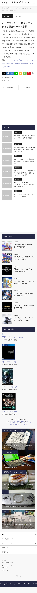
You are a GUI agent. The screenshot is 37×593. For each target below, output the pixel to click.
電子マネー (7, 16)
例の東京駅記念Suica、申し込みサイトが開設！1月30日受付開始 (24, 137)
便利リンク (5, 552)
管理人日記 (5, 547)
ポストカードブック (9, 387)
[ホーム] (18, 534)
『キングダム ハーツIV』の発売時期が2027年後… (24, 307)
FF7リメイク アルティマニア (13, 337)
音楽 (18, 422)
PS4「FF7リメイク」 (10, 362)
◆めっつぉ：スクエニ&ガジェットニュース (16, 2)
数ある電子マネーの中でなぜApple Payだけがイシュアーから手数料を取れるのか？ (24, 149)
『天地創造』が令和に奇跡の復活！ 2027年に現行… (23, 246)
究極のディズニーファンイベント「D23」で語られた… (24, 270)
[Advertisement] (18, 106)
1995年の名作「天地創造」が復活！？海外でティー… (23, 294)
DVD (23, 422)
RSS (20, 575)
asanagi (10, 77)
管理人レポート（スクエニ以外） (14, 430)
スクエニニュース (7, 543)
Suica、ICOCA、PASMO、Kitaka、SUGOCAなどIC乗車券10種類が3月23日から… (24, 185)
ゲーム (28, 422)
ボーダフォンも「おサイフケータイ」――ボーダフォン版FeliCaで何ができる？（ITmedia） (18, 63)
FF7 (5, 491)
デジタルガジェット (10, 452)
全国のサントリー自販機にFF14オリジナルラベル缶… (24, 258)
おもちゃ (24, 424)
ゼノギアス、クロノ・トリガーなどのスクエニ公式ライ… (24, 282)
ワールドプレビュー (9, 411)
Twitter (16, 575)
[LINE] (16, 73)
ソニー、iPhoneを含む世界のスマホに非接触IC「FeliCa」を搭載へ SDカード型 (24, 161)
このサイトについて (7, 539)
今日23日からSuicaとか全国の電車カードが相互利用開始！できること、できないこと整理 (24, 173)
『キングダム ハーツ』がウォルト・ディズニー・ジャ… (23, 319)
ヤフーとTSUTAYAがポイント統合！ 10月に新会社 (23, 195)
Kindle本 (12, 422)
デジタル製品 (15, 424)
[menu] (34, 3)
